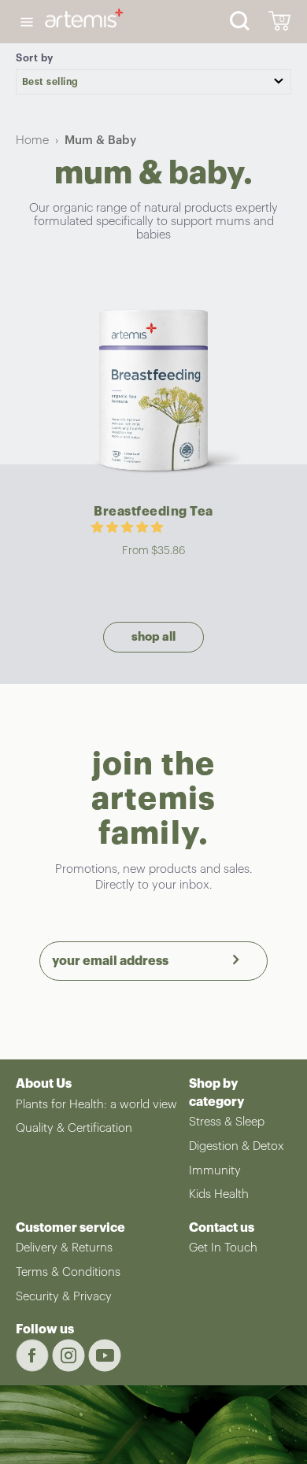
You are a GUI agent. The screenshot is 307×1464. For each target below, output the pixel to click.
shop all (153, 637)
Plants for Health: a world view (96, 1105)
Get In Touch (223, 1248)
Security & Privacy (64, 1297)
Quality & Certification (74, 1128)
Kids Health (219, 1194)
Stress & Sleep (226, 1122)
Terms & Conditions (68, 1272)
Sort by (35, 58)
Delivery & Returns (64, 1248)
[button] (128, 528)
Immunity (215, 1171)
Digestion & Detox (236, 1146)
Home (32, 140)
